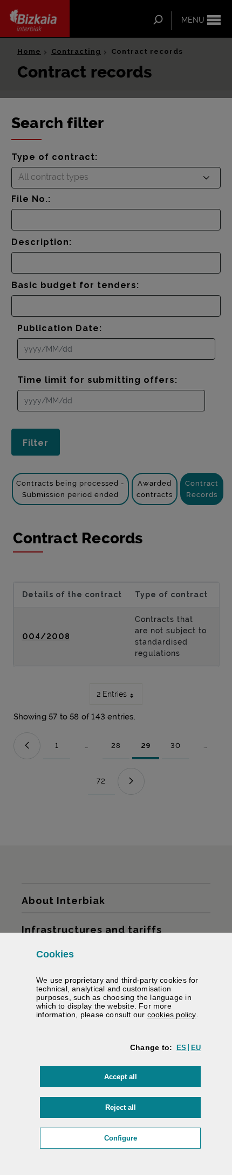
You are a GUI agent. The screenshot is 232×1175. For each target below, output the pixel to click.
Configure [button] (152, 1138)
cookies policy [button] (171, 1014)
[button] (181, 1047)
